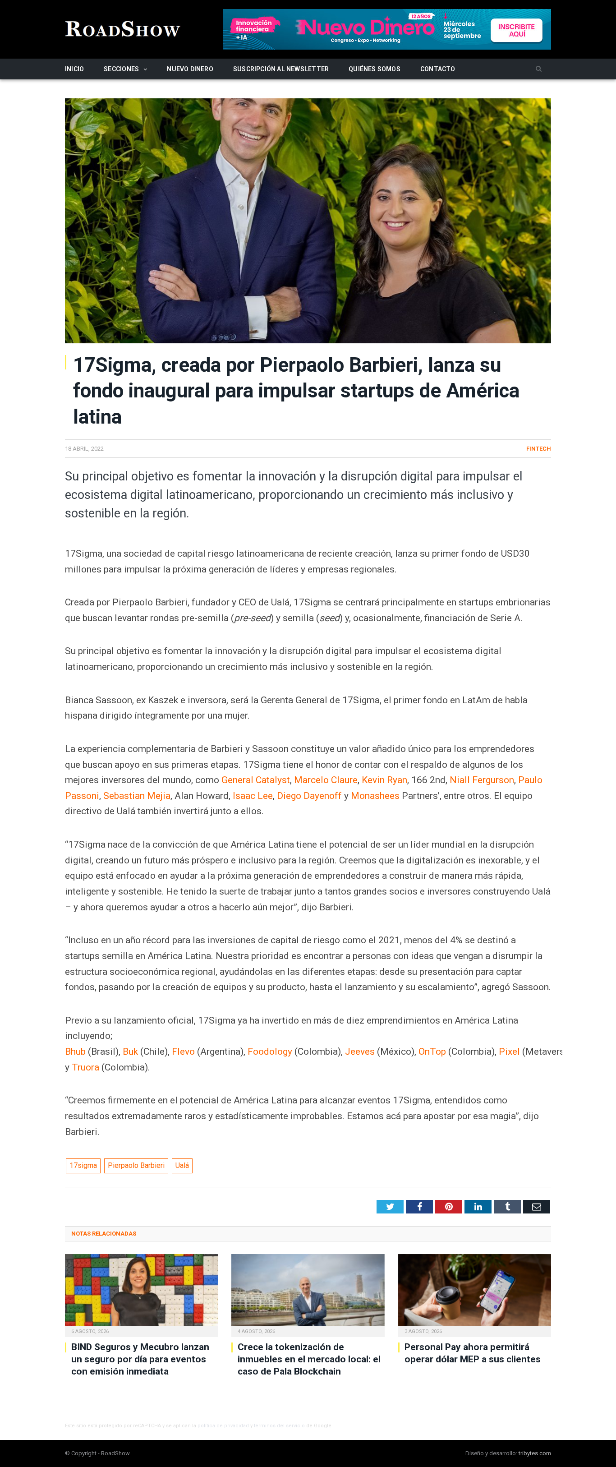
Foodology (270, 1051)
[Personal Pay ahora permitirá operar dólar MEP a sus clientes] (474, 1294)
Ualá (182, 1165)
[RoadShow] (123, 27)
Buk (130, 1051)
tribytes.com (535, 1453)
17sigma (83, 1165)
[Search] (538, 69)
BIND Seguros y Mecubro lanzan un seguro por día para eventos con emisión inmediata (140, 1359)
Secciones (121, 69)
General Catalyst (255, 780)
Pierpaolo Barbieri (136, 1165)
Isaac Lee (253, 795)
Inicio (74, 69)
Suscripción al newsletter (281, 69)
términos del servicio (279, 1426)
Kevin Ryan (384, 780)
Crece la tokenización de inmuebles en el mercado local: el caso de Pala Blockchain (309, 1359)
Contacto (437, 69)
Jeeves (360, 1051)
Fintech (538, 448)
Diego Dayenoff (309, 795)
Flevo (183, 1051)
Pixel (509, 1051)
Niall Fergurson (482, 780)
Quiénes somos (374, 69)
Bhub (75, 1051)
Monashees (375, 795)
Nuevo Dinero (190, 69)
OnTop (432, 1051)
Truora (85, 1067)
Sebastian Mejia (136, 795)
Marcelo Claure (326, 780)
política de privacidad (223, 1426)
